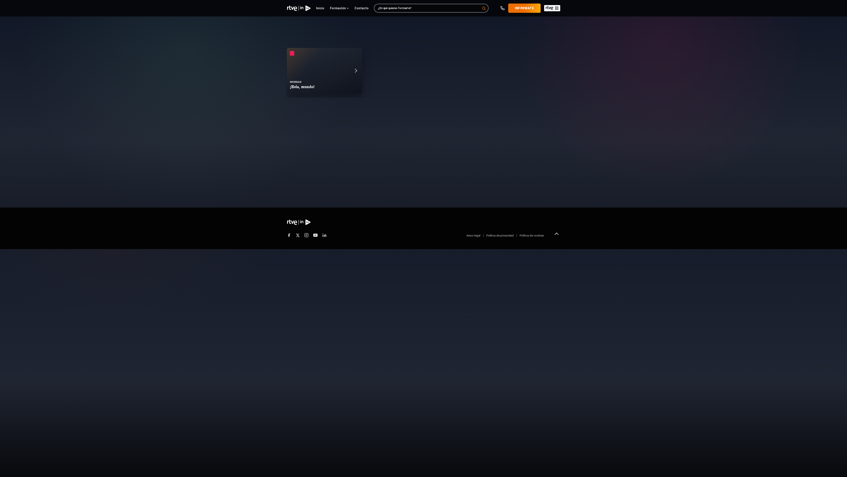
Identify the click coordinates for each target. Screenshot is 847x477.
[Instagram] (306, 235)
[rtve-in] (299, 8)
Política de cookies (532, 235)
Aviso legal (473, 235)
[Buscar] (483, 8)
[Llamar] (502, 8)
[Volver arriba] (556, 234)
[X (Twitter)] (298, 235)
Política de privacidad (500, 235)
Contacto (361, 8)
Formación (338, 8)
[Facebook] (289, 235)
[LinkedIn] (324, 235)
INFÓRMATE (524, 8)
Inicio (320, 8)
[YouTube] (315, 235)
